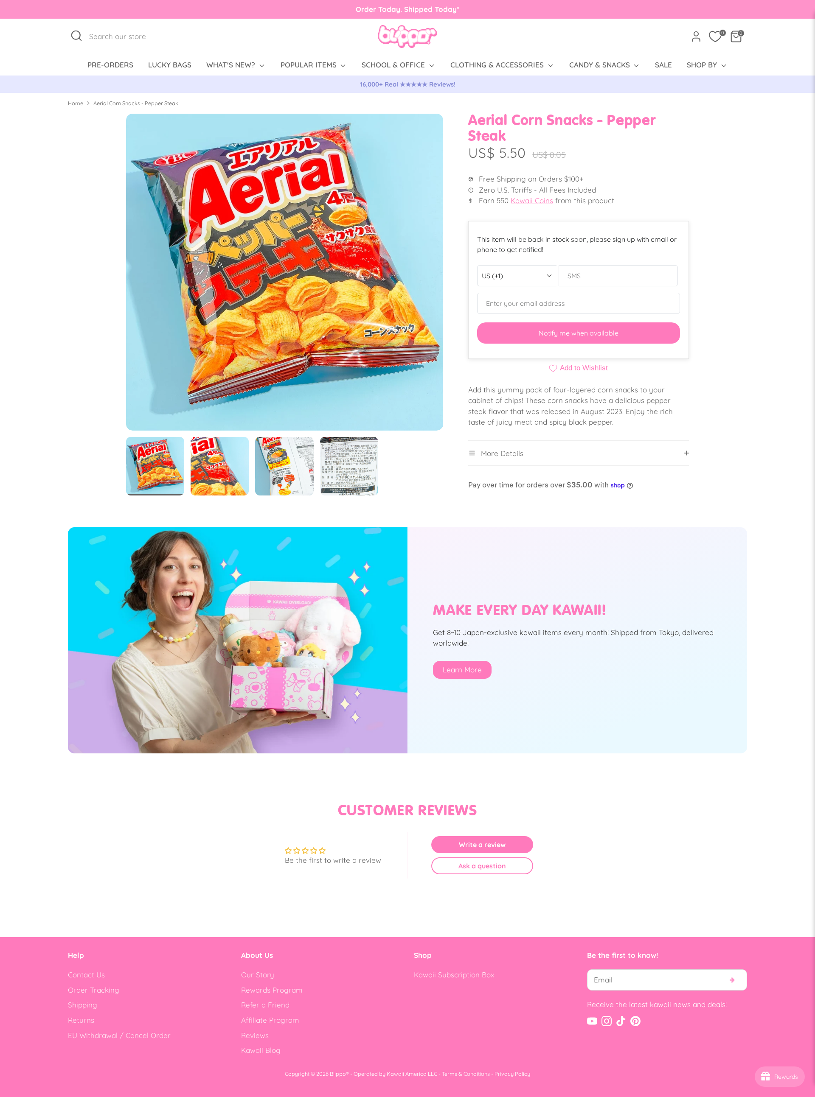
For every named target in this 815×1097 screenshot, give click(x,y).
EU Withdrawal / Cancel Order (119, 1035)
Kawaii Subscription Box (454, 974)
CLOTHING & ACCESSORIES (498, 64)
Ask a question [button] (482, 866)
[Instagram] (606, 1021)
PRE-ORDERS (110, 64)
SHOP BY (703, 64)
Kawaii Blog (261, 1050)
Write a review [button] (482, 844)
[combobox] (122, 36)
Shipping (82, 1004)
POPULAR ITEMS (310, 64)
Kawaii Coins (532, 200)
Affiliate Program (270, 1020)
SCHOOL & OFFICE (394, 64)
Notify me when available (578, 333)
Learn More (462, 669)
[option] (407, 84)
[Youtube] (592, 1021)
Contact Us (86, 974)
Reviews (255, 1035)
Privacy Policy (512, 1073)
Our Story (257, 974)
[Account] (696, 36)
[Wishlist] (715, 36)
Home (75, 103)
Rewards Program (272, 989)
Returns (81, 1020)
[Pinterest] (635, 1021)
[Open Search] (76, 35)
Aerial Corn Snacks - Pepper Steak (135, 103)
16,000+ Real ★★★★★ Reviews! (407, 84)
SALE (663, 64)
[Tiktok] (621, 1021)
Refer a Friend (265, 1004)
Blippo (338, 1073)
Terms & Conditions (466, 1073)
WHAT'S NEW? (231, 64)
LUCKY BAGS (169, 64)
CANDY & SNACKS (600, 64)
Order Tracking (93, 989)
